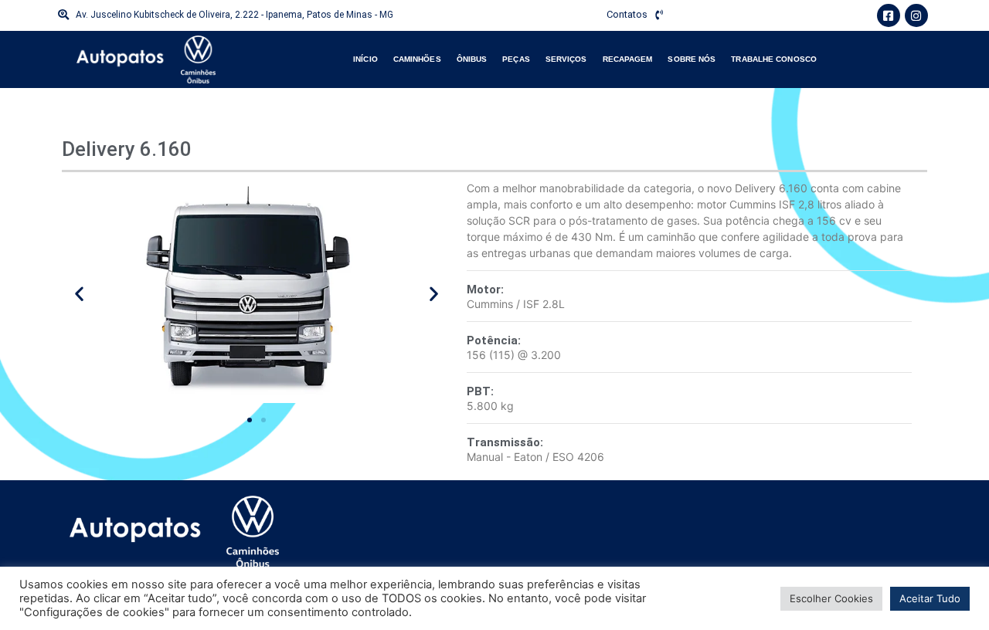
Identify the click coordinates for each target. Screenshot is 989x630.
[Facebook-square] (888, 15)
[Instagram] (916, 15)
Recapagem (628, 59)
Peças (516, 59)
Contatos (627, 14)
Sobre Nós (691, 59)
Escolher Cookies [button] (831, 598)
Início (365, 59)
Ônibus (472, 59)
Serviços (566, 59)
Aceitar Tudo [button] (929, 598)
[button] (79, 293)
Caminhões (417, 59)
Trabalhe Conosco (774, 59)
